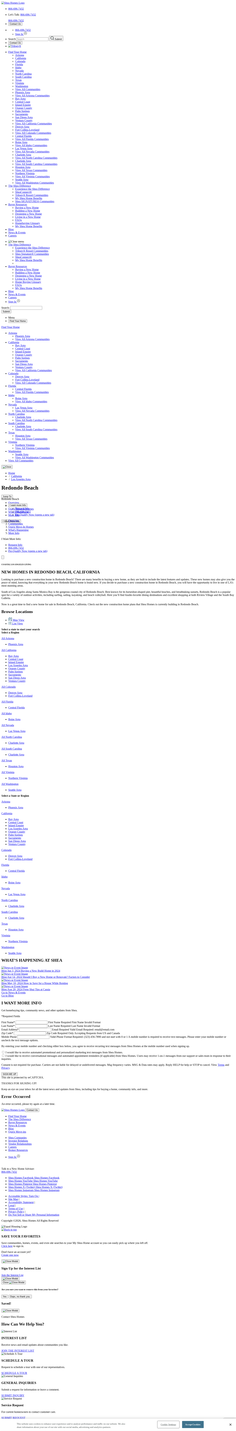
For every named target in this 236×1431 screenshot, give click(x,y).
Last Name (50, 1025)
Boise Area (21, 142)
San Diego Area (24, 117)
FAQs (18, 220)
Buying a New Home (27, 207)
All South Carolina (11, 748)
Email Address (57, 1029)
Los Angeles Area (21, 479)
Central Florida (23, 136)
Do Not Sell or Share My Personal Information (33, 1214)
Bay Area (20, 98)
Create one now (9, 1255)
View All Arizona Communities (32, 95)
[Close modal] (10, 1261)
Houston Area (22, 167)
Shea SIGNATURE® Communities (34, 201)
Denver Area (22, 126)
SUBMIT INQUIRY (12, 1395)
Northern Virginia (25, 173)
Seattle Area (21, 179)
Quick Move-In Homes (21, 526)
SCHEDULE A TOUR (14, 1373)
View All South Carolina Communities (36, 164)
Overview (13, 502)
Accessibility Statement (21, 1202)
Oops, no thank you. (20, 1296)
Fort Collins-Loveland (27, 129)
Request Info (22, 508)
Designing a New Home (28, 213)
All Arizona (7, 638)
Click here (7, 1246)
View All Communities (27, 89)
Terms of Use (15, 1208)
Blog (11, 229)
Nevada (19, 70)
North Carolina (23, 73)
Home (11, 473)
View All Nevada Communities (32, 151)
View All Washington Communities (34, 182)
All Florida (7, 701)
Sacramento (21, 114)
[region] (118, 1425)
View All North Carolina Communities (36, 157)
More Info (13, 515)
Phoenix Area (22, 92)
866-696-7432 (16, 8)
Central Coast (22, 101)
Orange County (23, 108)
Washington (21, 86)
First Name (51, 1022)
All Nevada (7, 725)
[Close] (7, 467)
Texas (18, 80)
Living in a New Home (28, 216)
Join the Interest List (12, 1275)
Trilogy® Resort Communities (31, 195)
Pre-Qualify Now (34, 514)
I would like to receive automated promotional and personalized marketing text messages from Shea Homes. (64, 1052)
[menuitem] (125, 189)
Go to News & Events (13, 992)
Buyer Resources (17, 204)
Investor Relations (18, 1140)
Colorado (20, 61)
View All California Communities (33, 123)
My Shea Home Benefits (28, 198)
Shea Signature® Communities (32, 253)
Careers (12, 235)
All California (8, 650)
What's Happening (18, 529)
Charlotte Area (23, 154)
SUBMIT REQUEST (13, 1417)
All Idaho (6, 713)
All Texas (6, 760)
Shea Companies (17, 1137)
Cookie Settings (168, 1424)
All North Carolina (11, 736)
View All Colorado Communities (33, 132)
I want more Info (18, 505)
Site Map (13, 1199)
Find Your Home (17, 51)
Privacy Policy (16, 1211)
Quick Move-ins (17, 1131)
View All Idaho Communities (31, 145)
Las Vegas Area (23, 148)
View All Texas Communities (31, 170)
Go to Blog (7, 995)
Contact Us (15, 24)
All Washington (9, 784)
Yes (5, 1296)
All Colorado (8, 686)
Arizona (19, 55)
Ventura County (23, 120)
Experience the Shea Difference (32, 188)
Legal (11, 1205)
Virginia (19, 83)
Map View (18, 620)
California (20, 58)
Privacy (5, 1067)
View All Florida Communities (32, 139)
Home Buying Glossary (28, 281)
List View (17, 623)
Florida (19, 64)
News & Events (17, 232)
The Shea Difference (19, 185)
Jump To (7, 496)
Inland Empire (23, 104)
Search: (5, 307)
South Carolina (23, 76)
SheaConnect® (23, 192)
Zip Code (60, 1033)
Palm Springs (22, 111)
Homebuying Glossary (27, 223)
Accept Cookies (192, 1424)
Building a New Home (27, 210)
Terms (221, 1064)
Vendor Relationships (20, 1143)
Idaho (18, 67)
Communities (15, 523)
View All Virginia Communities (32, 176)
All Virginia (7, 772)
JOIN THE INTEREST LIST (17, 1350)
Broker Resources (18, 1150)
